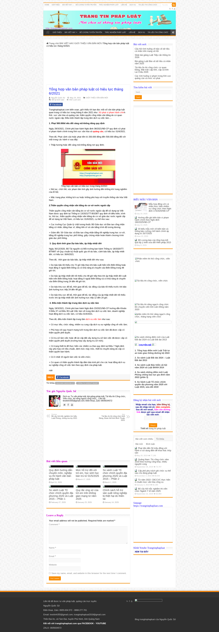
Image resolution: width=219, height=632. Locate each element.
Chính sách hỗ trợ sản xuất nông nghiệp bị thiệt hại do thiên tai (115, 494)
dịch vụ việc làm (93, 319)
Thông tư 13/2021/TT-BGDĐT (88, 383)
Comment (54, 524)
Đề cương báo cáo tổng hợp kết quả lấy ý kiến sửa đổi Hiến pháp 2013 (153, 241)
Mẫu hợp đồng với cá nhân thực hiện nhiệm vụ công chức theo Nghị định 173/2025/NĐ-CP (160, 207)
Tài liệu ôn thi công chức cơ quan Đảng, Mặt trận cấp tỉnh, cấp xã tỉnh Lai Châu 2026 (152, 69)
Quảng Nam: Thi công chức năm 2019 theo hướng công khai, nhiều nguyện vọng (152, 461)
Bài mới (139, 444)
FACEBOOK (87, 623)
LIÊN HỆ (124, 5)
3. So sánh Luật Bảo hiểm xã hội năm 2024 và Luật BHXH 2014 (151, 366)
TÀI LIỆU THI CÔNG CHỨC (147, 5)
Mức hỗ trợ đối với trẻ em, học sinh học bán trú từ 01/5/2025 (87, 473)
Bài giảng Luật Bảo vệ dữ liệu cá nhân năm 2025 (153, 62)
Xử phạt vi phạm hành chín (111, 112)
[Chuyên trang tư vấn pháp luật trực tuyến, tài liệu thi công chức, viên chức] (109, 18)
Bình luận (150, 444)
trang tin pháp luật (157, 428)
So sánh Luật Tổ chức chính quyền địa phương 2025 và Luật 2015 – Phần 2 (115, 474)
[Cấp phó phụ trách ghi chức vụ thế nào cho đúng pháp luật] (136, 471)
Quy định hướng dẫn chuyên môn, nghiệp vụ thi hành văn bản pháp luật (60, 474)
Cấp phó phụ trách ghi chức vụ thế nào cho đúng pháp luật (153, 472)
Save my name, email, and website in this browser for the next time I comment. (88, 573)
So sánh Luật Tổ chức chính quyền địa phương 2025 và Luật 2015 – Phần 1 (61, 494)
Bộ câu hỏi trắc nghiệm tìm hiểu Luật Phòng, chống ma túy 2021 (64, 416)
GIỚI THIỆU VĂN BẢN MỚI (88, 43)
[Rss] (170, 8)
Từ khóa (160, 439)
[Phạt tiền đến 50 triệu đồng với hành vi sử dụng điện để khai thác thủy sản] (136, 448)
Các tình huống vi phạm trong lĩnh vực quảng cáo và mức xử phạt (153, 77)
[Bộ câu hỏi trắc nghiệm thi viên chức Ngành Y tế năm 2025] (136, 489)
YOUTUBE (101, 623)
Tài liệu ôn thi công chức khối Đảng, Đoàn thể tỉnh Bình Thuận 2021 (112, 417)
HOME (47, 5)
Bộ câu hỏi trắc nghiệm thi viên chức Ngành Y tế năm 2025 (151, 490)
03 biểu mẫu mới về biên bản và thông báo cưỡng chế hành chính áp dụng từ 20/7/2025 (152, 231)
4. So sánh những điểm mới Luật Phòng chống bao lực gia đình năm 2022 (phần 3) (152, 374)
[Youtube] (175, 8)
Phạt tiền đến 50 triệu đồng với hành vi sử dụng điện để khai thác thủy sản (153, 450)
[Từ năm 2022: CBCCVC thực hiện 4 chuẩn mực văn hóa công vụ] (136, 480)
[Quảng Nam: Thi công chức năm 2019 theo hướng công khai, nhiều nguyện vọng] (136, 459)
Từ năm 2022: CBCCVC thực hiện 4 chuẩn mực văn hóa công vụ (152, 481)
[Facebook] (172, 8)
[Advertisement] (88, 67)
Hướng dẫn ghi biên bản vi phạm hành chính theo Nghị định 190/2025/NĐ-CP (152, 219)
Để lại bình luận (58, 100)
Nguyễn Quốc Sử (58, 98)
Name (52, 548)
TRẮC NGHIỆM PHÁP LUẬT (108, 5)
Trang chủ (53, 43)
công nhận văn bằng (82, 216)
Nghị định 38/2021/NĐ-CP (65, 383)
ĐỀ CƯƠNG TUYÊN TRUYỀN (86, 5)
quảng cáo (98, 131)
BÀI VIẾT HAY (66, 43)
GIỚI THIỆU (56, 5)
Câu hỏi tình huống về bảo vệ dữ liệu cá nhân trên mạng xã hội (152, 50)
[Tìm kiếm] (174, 5)
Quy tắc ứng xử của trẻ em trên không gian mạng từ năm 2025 (87, 494)
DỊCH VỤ (133, 5)
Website (53, 565)
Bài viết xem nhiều (144, 439)
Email (52, 556)
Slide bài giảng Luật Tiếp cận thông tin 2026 (153, 56)
